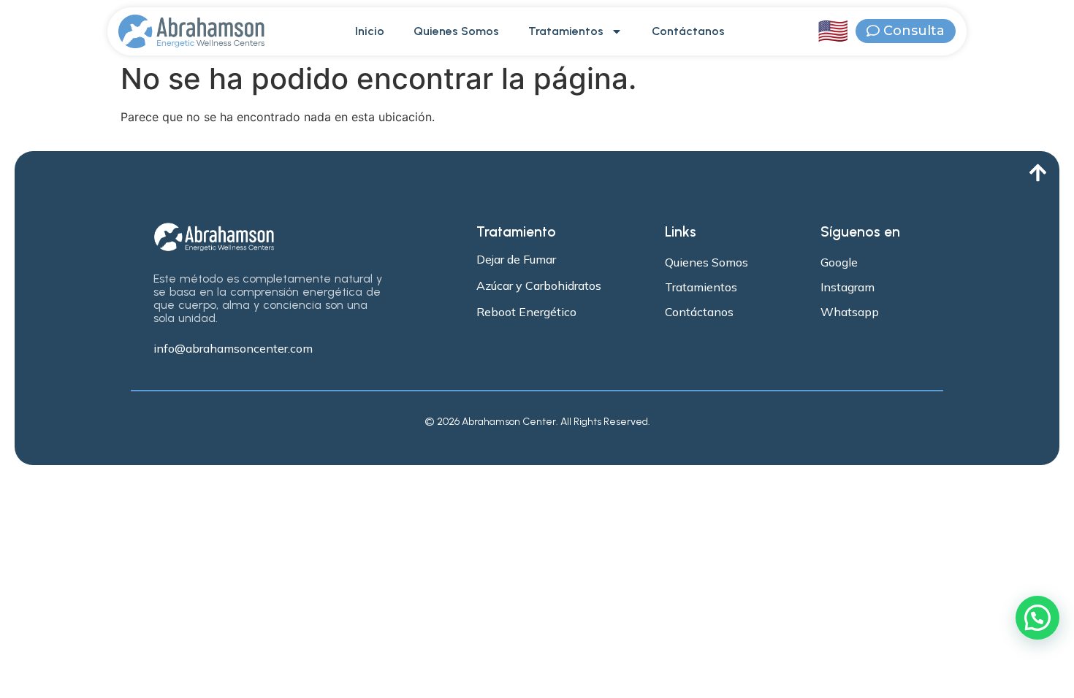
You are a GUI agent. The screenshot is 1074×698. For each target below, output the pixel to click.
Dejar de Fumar (516, 259)
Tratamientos (565, 31)
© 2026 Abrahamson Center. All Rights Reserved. (537, 421)
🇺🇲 (833, 31)
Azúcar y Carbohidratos (538, 285)
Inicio (369, 31)
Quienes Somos (456, 31)
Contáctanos (688, 31)
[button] (1037, 618)
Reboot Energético (526, 311)
